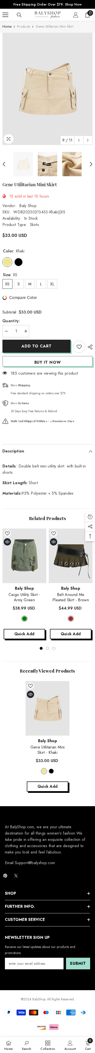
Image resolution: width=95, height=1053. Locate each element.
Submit (78, 963)
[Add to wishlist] (79, 347)
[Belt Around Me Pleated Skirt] (71, 556)
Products (23, 26)
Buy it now (47, 362)
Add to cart (36, 346)
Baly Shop (28, 206)
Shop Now (73, 4)
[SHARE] (89, 347)
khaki (44, 771)
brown (71, 619)
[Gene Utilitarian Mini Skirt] (47, 708)
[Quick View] (7, 542)
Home (6, 26)
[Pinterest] (5, 875)
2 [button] (47, 648)
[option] (47, 89)
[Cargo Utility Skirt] (24, 556)
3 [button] (53, 648)
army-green (24, 619)
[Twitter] (15, 875)
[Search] (19, 15)
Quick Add (24, 634)
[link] (26, 1045)
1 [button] (41, 648)
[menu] (5, 15)
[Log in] (75, 14)
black (51, 771)
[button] (79, 140)
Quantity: (11, 321)
